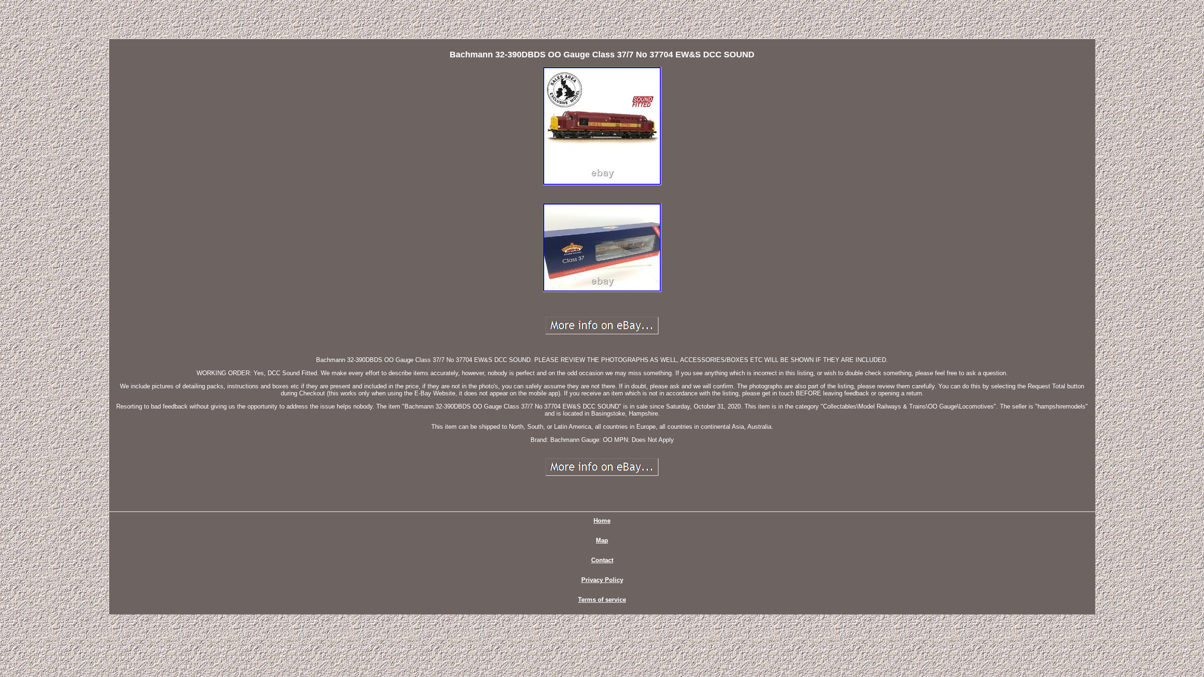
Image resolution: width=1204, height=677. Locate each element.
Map (602, 540)
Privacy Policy (602, 579)
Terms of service (602, 599)
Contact (602, 560)
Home (602, 520)
